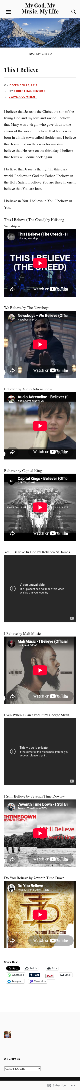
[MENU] (8, 12)
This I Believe (21, 69)
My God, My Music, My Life (40, 8)
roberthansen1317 (29, 90)
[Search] (69, 12)
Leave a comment (23, 96)
